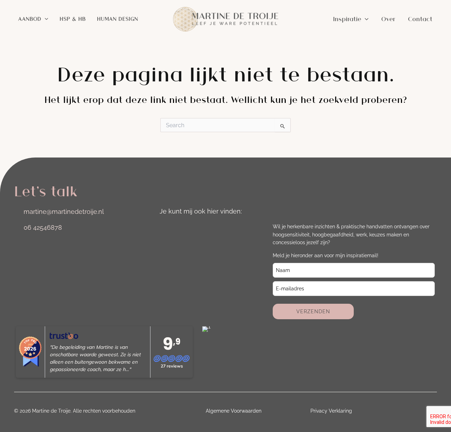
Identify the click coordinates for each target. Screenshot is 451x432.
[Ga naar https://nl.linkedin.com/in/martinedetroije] (185, 228)
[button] (44, 19)
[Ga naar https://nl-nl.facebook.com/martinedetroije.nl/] (204, 228)
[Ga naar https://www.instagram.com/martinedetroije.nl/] (165, 228)
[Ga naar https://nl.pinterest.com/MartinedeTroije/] (224, 228)
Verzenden (313, 311)
